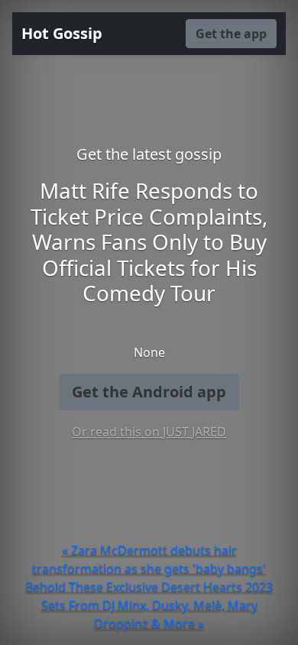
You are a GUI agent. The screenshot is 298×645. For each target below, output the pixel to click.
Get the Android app (149, 391)
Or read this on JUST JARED (149, 431)
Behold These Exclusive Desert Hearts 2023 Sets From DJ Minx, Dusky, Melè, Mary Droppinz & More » (149, 605)
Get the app (231, 33)
